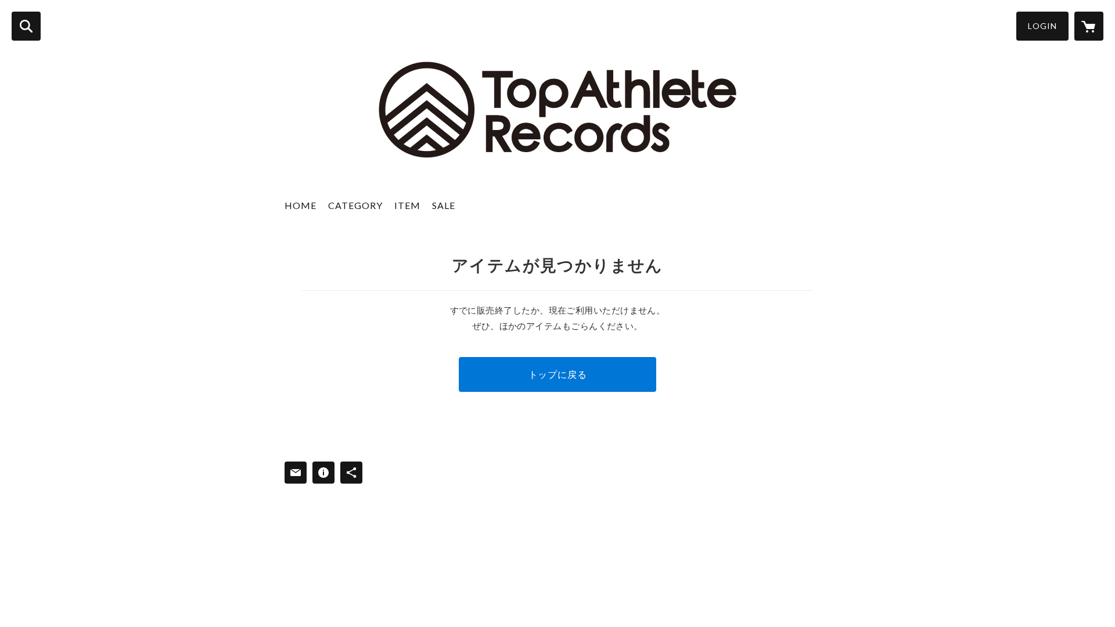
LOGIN (1042, 26)
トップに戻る (557, 374)
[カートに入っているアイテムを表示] (1088, 26)
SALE (443, 205)
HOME (300, 205)
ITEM (407, 205)
